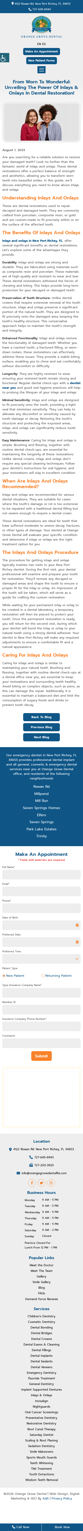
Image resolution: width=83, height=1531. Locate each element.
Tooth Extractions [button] (41, 1474)
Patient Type (10, 968)
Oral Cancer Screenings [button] (41, 1412)
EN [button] (39, 44)
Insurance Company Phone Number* (24, 1019)
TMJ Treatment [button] (41, 1468)
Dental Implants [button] (41, 1356)
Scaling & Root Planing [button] (41, 1440)
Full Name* (8, 867)
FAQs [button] (41, 1293)
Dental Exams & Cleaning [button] (41, 1344)
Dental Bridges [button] (41, 1333)
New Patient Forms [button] (41, 60)
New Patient (15, 976)
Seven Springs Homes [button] (41, 808)
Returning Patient (58, 976)
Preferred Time (11, 951)
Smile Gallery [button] (42, 1282)
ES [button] (44, 44)
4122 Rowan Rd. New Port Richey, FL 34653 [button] (42, 4)
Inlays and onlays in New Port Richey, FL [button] (32, 240)
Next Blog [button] (41, 737)
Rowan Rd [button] (41, 786)
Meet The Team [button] (42, 1271)
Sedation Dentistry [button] (41, 1446)
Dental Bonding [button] (41, 1327)
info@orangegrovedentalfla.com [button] (44, 1173)
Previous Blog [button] (41, 727)
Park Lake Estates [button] (42, 829)
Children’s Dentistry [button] (41, 1316)
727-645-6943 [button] (41, 9)
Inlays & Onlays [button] (41, 1395)
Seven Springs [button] (42, 822)
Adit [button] (45, 1498)
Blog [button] (41, 1287)
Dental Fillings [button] (41, 1350)
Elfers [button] (41, 815)
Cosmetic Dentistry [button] (41, 1322)
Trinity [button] (41, 836)
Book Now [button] (62, 1527)
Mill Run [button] (41, 800)
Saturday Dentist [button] (41, 1435)
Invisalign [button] (41, 1401)
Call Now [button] (22, 1527)
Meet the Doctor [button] (41, 1265)
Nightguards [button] (41, 1406)
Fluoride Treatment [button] (41, 1378)
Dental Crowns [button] (41, 1339)
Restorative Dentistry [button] (41, 1423)
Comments (8, 1035)
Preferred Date (11, 934)
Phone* (6, 900)
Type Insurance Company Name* (22, 985)
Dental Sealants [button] (42, 1361)
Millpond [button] (41, 793)
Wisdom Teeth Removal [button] (41, 1480)
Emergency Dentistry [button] (41, 1373)
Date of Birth (10, 917)
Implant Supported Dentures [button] (41, 1389)
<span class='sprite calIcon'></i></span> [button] (77, 925)
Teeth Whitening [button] (41, 1463)
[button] (4, 57)
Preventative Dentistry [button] (41, 1418)
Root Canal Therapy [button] (41, 1429)
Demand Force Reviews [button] (41, 1299)
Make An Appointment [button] (41, 51)
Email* (5, 884)
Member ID (9, 1002)
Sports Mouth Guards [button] (41, 1457)
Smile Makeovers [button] (41, 1451)
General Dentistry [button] (41, 1384)
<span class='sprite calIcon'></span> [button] (77, 942)
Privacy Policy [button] (62, 1498)
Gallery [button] (41, 1276)
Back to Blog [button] (41, 717)
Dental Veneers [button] (41, 1367)
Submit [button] (41, 1056)
